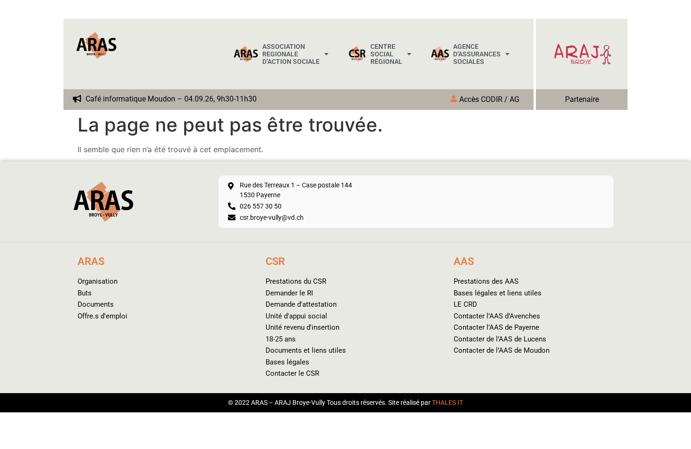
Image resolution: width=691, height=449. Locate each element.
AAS (464, 261)
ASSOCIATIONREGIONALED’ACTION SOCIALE (291, 54)
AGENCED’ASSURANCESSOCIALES (477, 54)
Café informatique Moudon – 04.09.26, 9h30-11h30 (170, 99)
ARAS (91, 261)
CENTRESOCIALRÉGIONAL (386, 54)
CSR (275, 261)
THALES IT (447, 402)
